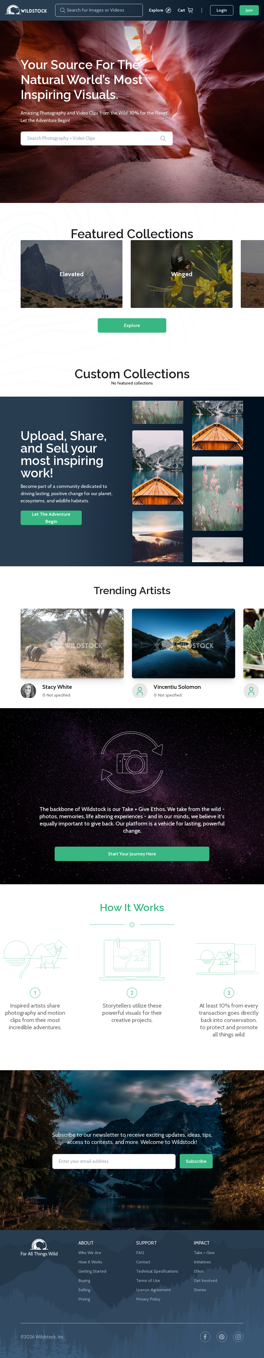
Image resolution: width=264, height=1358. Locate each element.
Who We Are (89, 1252)
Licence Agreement (153, 1289)
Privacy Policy (148, 1299)
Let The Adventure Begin (51, 517)
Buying (84, 1280)
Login (222, 10)
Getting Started (92, 1271)
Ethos (199, 1271)
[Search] (60, 10)
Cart (181, 10)
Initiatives (202, 1261)
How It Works (90, 1261)
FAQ (140, 1252)
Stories (200, 1289)
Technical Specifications (157, 1271)
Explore (156, 10)
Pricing (84, 1299)
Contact (143, 1261)
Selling (84, 1289)
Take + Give (204, 1252)
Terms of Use (148, 1280)
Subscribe (196, 1161)
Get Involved (205, 1280)
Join (249, 10)
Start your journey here (132, 854)
